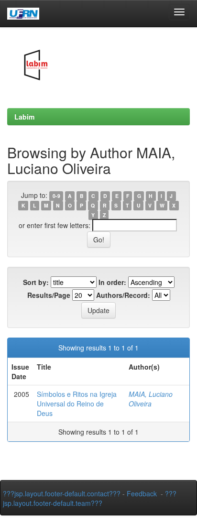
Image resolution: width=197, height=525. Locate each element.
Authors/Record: (123, 295)
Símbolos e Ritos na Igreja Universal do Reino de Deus (77, 403)
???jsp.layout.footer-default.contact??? (61, 493)
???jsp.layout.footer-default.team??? (89, 498)
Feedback (142, 493)
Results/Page (48, 295)
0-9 (56, 195)
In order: (112, 282)
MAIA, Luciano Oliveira (151, 398)
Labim (24, 116)
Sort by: (36, 282)
